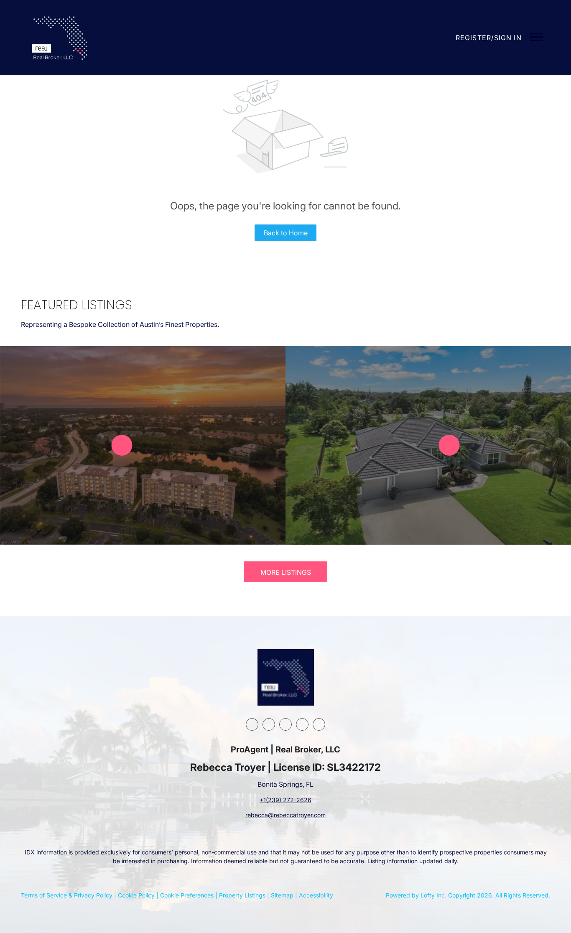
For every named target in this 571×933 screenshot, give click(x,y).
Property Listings (242, 895)
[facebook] (252, 724)
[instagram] (285, 724)
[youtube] (302, 724)
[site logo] (285, 677)
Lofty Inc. (433, 895)
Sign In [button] (508, 37)
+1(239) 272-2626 (285, 799)
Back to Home (286, 233)
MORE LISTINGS (285, 572)
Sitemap (282, 895)
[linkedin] (269, 724)
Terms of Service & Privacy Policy (66, 895)
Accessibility (316, 895)
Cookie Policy (136, 895)
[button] (60, 38)
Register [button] (473, 37)
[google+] (319, 724)
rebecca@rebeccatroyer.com (285, 814)
